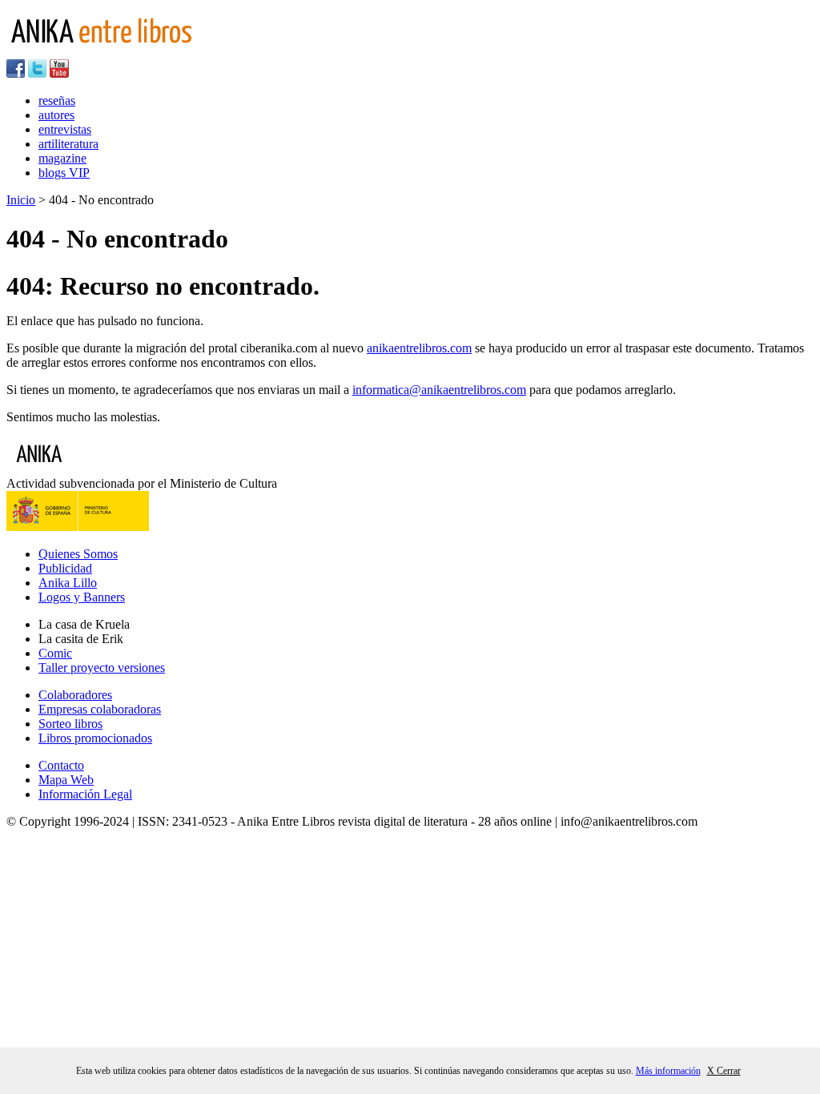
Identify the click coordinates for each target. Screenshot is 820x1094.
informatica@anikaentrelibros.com (439, 389)
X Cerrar (724, 1070)
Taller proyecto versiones (101, 667)
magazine (62, 158)
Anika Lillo (67, 582)
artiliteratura (68, 144)
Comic (55, 653)
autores (56, 115)
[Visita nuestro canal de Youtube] (59, 73)
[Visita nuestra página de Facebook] (15, 73)
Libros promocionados (95, 738)
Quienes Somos (78, 554)
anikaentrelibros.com (419, 348)
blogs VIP (64, 172)
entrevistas (64, 129)
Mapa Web (66, 779)
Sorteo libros (70, 723)
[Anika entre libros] (88, 469)
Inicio (20, 200)
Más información (668, 1070)
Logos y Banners (81, 597)
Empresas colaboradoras (99, 709)
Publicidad (65, 568)
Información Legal (85, 794)
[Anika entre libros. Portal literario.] (111, 51)
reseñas (56, 100)
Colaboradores (75, 695)
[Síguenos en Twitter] (37, 73)
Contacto (61, 765)
